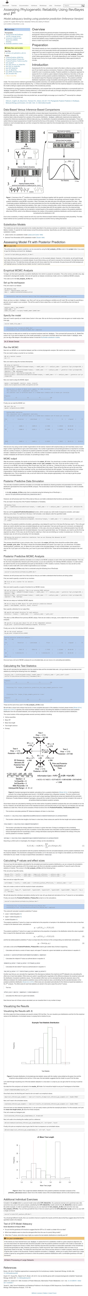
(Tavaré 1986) (40, 237)
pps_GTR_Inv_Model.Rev (13, 66)
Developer (58, 5)
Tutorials (14, 5)
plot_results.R (9, 63)
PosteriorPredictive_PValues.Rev (15, 59)
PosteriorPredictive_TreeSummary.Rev (16, 61)
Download (6, 5)
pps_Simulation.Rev (11, 73)
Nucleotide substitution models (14, 43)
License (39, 1293)
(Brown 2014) (77, 708)
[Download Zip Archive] (5, 48)
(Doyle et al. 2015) (9, 709)
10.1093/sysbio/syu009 (11, 1273)
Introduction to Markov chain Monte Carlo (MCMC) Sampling (13, 40)
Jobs (50, 5)
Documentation (24, 5)
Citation (45, 1293)
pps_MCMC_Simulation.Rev (13, 72)
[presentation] (13, 14)
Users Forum (52, 1293)
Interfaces (34, 5)
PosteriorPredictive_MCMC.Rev (14, 57)
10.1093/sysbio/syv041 (24, 1278)
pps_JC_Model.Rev (11, 70)
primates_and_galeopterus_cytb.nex (16, 53)
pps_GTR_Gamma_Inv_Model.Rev (15, 64)
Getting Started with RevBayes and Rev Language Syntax (14, 35)
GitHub (34, 1293)
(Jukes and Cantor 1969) (35, 235)
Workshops (43, 5)
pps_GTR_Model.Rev (12, 68)
